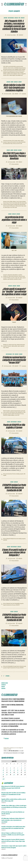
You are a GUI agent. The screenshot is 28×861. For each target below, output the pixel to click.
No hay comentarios (14, 164)
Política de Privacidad (6, 858)
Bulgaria (14, 201)
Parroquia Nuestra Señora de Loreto (19, 666)
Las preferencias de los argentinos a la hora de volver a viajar (13, 219)
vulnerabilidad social (19, 75)
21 (17, 772)
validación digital (12, 75)
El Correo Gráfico (8, 93)
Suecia (25, 205)
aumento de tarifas (19, 66)
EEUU (13, 140)
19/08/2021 (20, 225)
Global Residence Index (13, 116)
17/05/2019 (20, 558)
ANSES (6, 66)
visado (15, 207)
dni (19, 67)
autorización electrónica (7, 140)
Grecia (13, 203)
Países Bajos (22, 203)
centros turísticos (6, 412)
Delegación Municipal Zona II (11, 538)
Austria (8, 201)
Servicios (22, 17)
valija (16, 277)
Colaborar (3, 685)
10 (3, 770)
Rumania (23, 204)
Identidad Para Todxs (21, 412)
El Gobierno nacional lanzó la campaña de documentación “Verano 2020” (14, 360)
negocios (21, 140)
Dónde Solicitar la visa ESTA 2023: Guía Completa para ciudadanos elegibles (14, 87)
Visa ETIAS (12, 207)
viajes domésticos (10, 279)
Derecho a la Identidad (14, 67)
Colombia (18, 344)
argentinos (20, 274)
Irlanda (16, 203)
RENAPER (5, 415)
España (4, 203)
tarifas (18, 73)
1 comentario (23, 93)
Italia (18, 203)
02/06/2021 (20, 297)
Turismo (19, 81)
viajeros (21, 277)
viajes (4, 347)
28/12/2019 (16, 366)
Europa (7, 203)
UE (3, 207)
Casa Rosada (22, 410)
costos (9, 67)
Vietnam (7, 347)
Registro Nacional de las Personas (13, 72)
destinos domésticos (14, 276)
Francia (10, 203)
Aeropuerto (5, 274)
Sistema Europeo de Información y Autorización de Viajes (13, 205)
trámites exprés (6, 75)
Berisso (8, 421)
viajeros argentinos (20, 346)
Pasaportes (9, 346)
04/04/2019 (20, 623)
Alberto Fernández (6, 410)
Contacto (3, 688)
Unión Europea (7, 207)
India (21, 344)
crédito (9, 276)
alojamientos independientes (13, 274)
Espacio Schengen (22, 201)
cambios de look (11, 344)
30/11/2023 (16, 93)
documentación (22, 67)
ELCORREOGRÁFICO (11, 855)
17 (3, 772)
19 (10, 772)
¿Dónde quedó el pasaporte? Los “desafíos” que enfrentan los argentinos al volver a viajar (14, 291)
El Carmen (14, 473)
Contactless (5, 67)
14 (17, 770)
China (15, 344)
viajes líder (16, 279)
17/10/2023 (20, 162)
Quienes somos (4, 683)
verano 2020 (17, 415)
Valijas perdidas (14, 346)
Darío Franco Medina (12, 35)
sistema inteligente (13, 73)
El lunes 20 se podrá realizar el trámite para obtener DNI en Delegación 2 (14, 552)
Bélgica (11, 201)
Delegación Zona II (9, 603)
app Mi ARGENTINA (12, 66)
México (23, 344)
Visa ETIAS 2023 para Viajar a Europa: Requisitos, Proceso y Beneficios (14, 156)
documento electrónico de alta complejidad (10, 69)
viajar (18, 277)
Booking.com (5, 276)
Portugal (15, 204)
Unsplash (20, 116)
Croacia (17, 201)
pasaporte (5, 72)
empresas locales (22, 276)
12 (10, 770)
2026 (4, 66)
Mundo (12, 81)
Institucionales (11, 17)
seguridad (8, 73)
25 (6, 774)
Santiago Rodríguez (10, 415)
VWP (21, 143)
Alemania (5, 201)
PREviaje (8, 277)
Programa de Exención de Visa (12, 142)
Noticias (16, 17)
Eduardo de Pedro (14, 412)
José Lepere (5, 413)
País (19, 17)
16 (24, 770)
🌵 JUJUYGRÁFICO (7, 783)
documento (10, 473)
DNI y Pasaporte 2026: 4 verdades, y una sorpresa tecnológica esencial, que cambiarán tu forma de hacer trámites (14, 26)
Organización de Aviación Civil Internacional (16, 70)
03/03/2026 (21, 35)
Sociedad (5, 17)
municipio (17, 473)
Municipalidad (16, 603)
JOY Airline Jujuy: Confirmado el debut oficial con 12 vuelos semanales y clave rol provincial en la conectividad (12, 820)
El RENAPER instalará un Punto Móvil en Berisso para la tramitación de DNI (14, 487)
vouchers (19, 279)
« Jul (3, 779)
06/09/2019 (20, 493)
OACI (8, 70)
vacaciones (13, 277)
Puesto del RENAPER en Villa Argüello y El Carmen (14, 426)
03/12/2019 (20, 431)
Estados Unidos (17, 140)
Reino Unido (19, 204)
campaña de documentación (15, 410)
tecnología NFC (22, 73)
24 (3, 774)
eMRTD (20, 69)
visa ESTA (18, 143)
